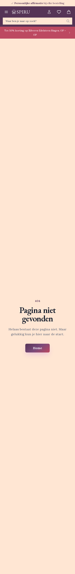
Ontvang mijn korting (49, 295)
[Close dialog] (70, 267)
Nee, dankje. (49, 301)
